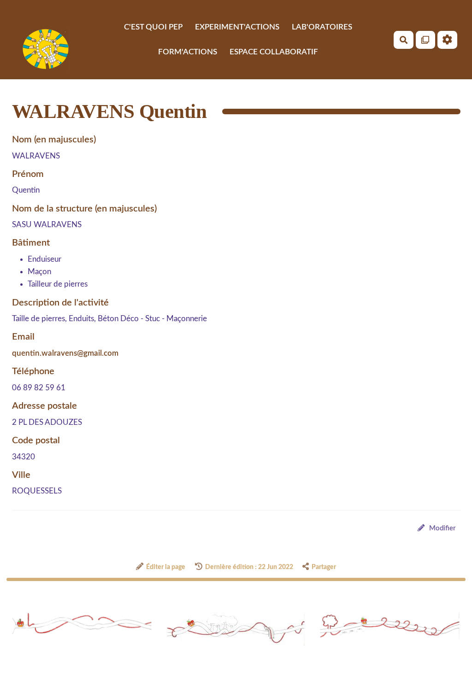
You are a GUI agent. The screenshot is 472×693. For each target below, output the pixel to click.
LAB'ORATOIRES (322, 27)
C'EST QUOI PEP (153, 27)
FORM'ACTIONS (187, 52)
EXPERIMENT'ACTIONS (237, 27)
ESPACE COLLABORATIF (274, 52)
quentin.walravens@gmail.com (65, 353)
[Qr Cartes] (426, 40)
